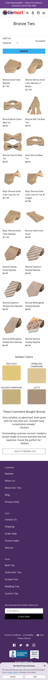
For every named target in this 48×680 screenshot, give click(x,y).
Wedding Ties (12, 586)
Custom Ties (11, 593)
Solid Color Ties (13, 572)
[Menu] (43, 13)
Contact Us (11, 519)
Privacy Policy (12, 501)
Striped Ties (11, 579)
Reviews (9, 473)
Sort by (7, 38)
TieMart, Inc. (27, 661)
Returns (9, 547)
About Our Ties (13, 487)
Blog (7, 494)
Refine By (24, 51)
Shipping (9, 526)
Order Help (11, 533)
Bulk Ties (10, 565)
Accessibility (28, 635)
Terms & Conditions (12, 635)
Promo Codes (12, 540)
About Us (10, 480)
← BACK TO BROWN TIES (24, 451)
